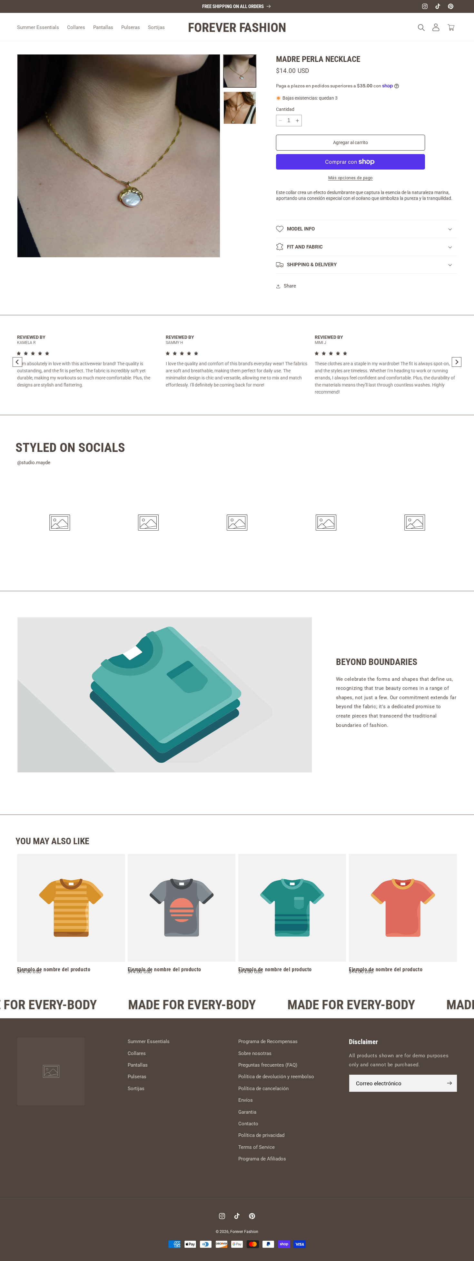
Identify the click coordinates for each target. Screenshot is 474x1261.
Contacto (248, 1124)
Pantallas (138, 1065)
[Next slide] (456, 362)
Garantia (247, 1112)
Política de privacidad (261, 1135)
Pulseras (137, 1077)
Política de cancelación (263, 1088)
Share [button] (290, 286)
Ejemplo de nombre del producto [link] (54, 969)
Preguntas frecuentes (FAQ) (267, 1065)
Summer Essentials (149, 1041)
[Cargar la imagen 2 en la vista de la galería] (239, 108)
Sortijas (136, 1088)
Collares (137, 1053)
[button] (421, 27)
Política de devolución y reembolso (276, 1077)
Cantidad (285, 109)
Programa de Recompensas (268, 1041)
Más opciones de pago (350, 177)
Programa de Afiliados (262, 1159)
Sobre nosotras (255, 1053)
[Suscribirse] (449, 1083)
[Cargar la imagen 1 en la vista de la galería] (239, 71)
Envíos (245, 1100)
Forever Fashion (244, 1231)
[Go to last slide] (17, 362)
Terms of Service (256, 1147)
